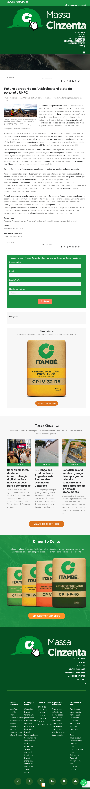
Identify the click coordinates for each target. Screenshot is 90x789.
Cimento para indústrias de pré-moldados (57, 712)
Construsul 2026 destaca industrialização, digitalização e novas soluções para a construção (19, 477)
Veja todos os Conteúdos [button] (46, 524)
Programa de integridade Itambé (29, 729)
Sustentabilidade (77, 39)
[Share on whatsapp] (75, 81)
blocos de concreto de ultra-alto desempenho (61, 123)
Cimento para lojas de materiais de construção (58, 732)
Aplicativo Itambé (45, 724)
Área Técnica (79, 33)
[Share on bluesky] (78, 81)
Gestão (82, 35)
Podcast (81, 45)
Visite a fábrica (30, 752)
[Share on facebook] (61, 81)
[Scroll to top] (43, 785)
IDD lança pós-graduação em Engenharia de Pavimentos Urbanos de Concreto (44, 477)
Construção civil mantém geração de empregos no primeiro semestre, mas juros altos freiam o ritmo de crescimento (74, 481)
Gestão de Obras (47, 79)
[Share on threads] (67, 81)
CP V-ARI (41, 713)
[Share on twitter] (64, 81)
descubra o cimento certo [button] (46, 616)
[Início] (77, 5)
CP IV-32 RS (42, 710)
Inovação (81, 37)
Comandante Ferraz (57, 196)
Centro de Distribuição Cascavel (74, 755)
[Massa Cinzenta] (46, 19)
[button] (4, 2)
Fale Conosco (75, 709)
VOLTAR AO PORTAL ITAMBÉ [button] (17, 2)
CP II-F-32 (42, 707)
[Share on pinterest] (70, 81)
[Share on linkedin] (73, 81)
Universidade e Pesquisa (74, 41)
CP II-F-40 (42, 716)
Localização (28, 755)
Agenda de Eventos (76, 43)
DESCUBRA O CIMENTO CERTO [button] (47, 403)
